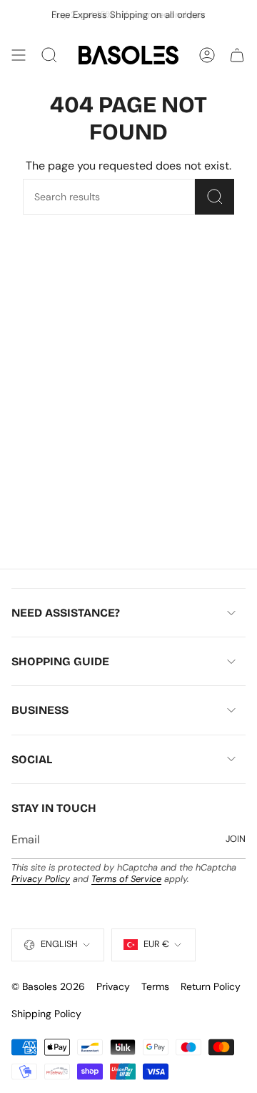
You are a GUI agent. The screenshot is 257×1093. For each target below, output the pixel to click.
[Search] (214, 197)
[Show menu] (18, 55)
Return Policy (211, 986)
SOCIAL (31, 759)
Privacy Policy (40, 879)
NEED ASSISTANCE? (65, 612)
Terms (155, 986)
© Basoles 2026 (48, 986)
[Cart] (237, 55)
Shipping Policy (46, 1013)
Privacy (113, 986)
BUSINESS (40, 710)
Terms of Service (126, 879)
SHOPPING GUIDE (60, 661)
